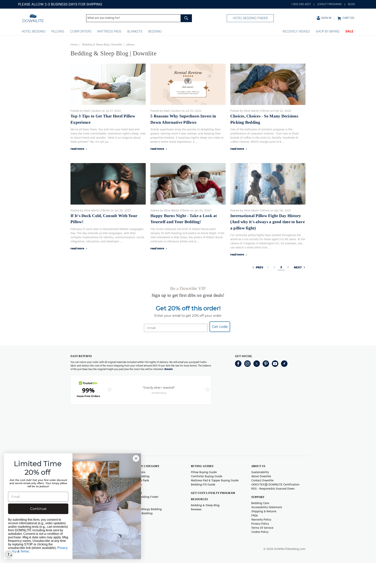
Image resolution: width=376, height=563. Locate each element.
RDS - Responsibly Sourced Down (273, 488)
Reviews (196, 509)
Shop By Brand (328, 31)
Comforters (80, 31)
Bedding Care (260, 503)
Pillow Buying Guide (204, 472)
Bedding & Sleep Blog (205, 505)
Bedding (155, 31)
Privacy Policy (260, 523)
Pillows (57, 31)
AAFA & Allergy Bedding (146, 509)
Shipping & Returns (263, 511)
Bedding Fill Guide (203, 484)
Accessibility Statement (266, 507)
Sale (349, 31)
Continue (38, 509)
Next (298, 267)
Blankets (134, 31)
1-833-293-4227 (301, 4)
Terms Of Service (262, 528)
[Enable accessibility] (8, 554)
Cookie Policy (259, 532)
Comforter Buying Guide (206, 476)
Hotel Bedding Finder (250, 18)
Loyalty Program (329, 4)
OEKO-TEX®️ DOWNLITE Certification (275, 484)
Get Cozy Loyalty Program (213, 493)
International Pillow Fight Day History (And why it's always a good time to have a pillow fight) (267, 221)
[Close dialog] (136, 458)
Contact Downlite (262, 480)
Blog (351, 4)
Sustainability (260, 472)
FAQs (254, 515)
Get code (220, 327)
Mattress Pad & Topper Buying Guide (215, 480)
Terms (24, 551)
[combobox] (139, 18)
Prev (259, 267)
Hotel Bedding (33, 31)
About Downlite (261, 476)
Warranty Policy (261, 519)
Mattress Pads (109, 31)
